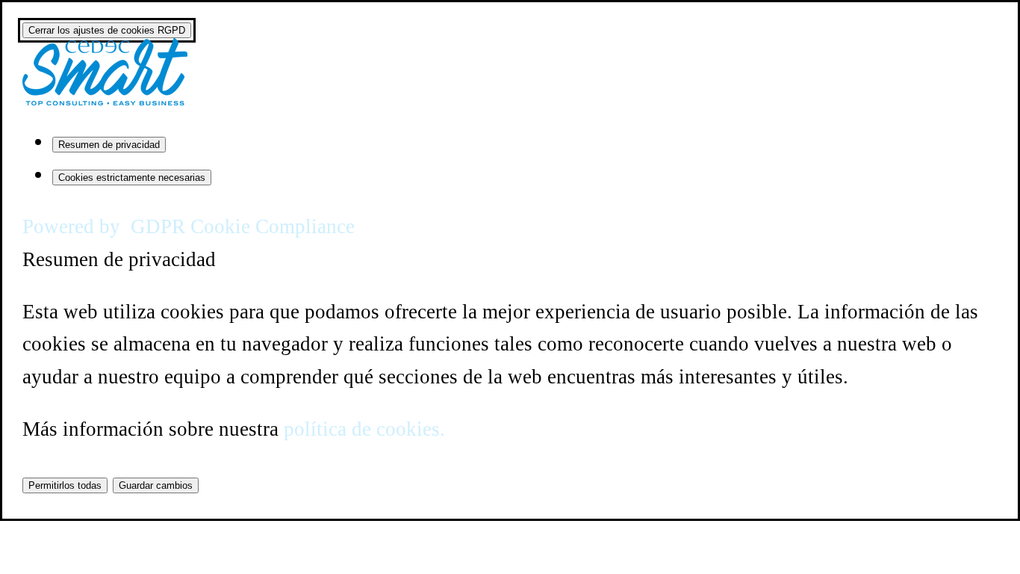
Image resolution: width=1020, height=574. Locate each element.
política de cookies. (364, 429)
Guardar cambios (156, 485)
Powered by (188, 226)
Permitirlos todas (65, 485)
